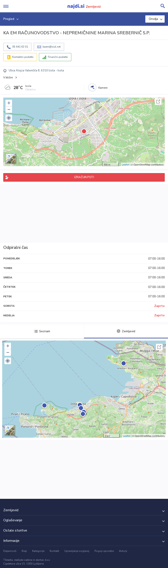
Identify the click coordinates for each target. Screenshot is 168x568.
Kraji (24, 551)
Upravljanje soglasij (76, 551)
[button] (8, 118)
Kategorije (38, 551)
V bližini (8, 77)
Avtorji (123, 551)
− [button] (8, 109)
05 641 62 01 (20, 46)
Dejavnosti (9, 551)
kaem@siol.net (52, 46)
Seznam (44, 331)
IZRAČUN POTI (84, 177)
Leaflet (125, 164)
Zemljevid (128, 331)
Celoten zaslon (158, 101)
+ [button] (8, 103)
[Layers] (11, 159)
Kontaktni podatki (22, 57)
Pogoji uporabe (104, 551)
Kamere (102, 88)
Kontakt (54, 551)
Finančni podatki (58, 57)
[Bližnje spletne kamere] (92, 87)
